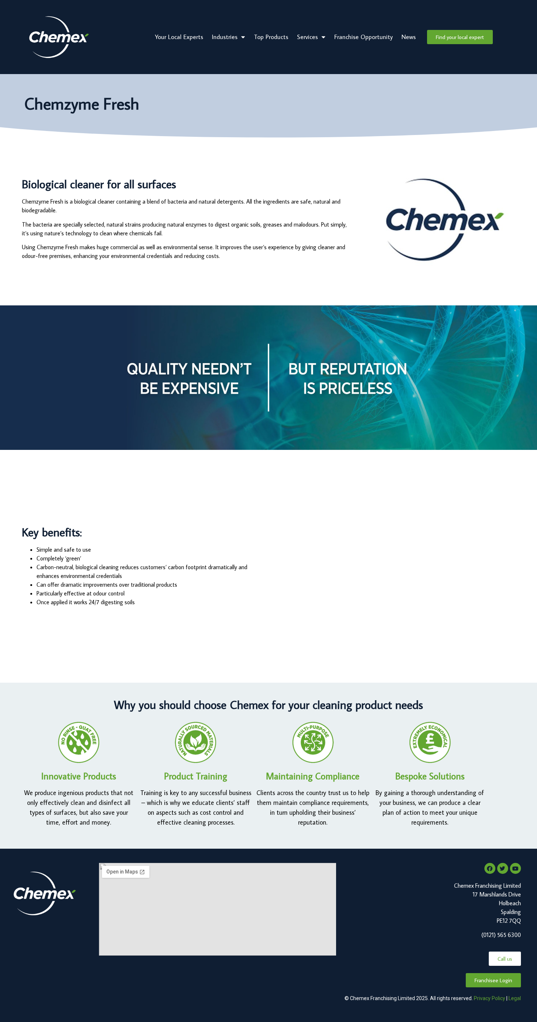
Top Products (271, 37)
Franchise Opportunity (363, 37)
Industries (224, 37)
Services (307, 37)
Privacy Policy (489, 998)
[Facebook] (489, 868)
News (408, 37)
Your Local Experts (179, 37)
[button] (460, 37)
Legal (515, 998)
